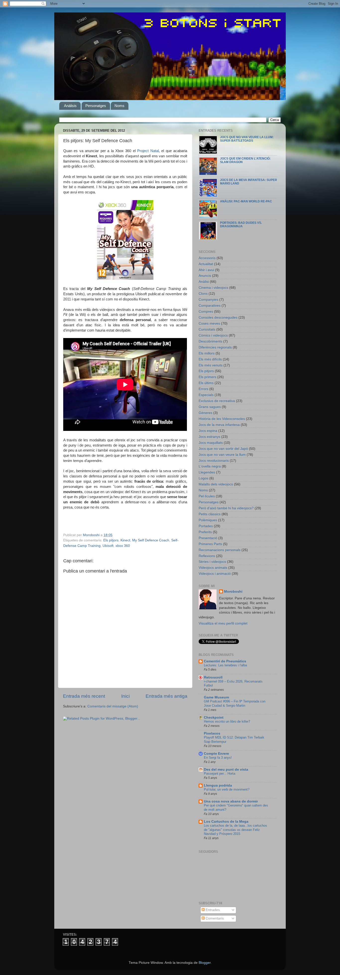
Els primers (207, 377)
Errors (203, 389)
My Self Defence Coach (150, 540)
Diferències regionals (215, 347)
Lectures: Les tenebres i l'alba (225, 665)
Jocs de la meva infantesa (219, 425)
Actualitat (206, 264)
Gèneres (205, 413)
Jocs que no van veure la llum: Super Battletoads (247, 138)
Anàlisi (204, 282)
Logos (203, 478)
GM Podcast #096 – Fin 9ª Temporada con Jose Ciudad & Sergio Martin (234, 703)
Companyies (208, 299)
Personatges (95, 106)
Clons (203, 293)
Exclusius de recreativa (217, 401)
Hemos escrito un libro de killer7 (227, 721)
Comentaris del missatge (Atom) (112, 706)
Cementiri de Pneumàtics (225, 661)
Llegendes (207, 472)
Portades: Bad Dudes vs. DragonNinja (241, 224)
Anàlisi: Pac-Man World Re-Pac (246, 201)
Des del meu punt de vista (226, 769)
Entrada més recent (84, 696)
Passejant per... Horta (219, 773)
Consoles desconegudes (218, 317)
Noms (119, 106)
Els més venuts (211, 365)
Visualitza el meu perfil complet (223, 623)
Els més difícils (210, 359)
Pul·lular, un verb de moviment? (226, 789)
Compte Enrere (216, 753)
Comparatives (210, 305)
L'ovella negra (210, 466)
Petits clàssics (210, 514)
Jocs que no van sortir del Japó (223, 449)
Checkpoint (214, 717)
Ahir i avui (206, 270)
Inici (125, 696)
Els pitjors (110, 540)
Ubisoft (108, 546)
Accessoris (207, 258)
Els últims (206, 383)
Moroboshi (233, 591)
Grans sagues (210, 407)
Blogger (205, 963)
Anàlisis (70, 106)
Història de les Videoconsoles (222, 419)
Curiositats (207, 329)
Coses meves (209, 323)
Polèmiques (208, 520)
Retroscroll (213, 677)
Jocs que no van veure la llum (222, 455)
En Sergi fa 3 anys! (218, 757)
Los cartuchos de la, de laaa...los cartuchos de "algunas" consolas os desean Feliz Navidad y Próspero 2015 (235, 830)
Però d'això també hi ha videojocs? (226, 508)
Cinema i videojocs (213, 287)
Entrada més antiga (166, 696)
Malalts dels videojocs (216, 484)
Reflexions (207, 556)
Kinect (125, 540)
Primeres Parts (210, 544)
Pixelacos (212, 733)
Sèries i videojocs (212, 562)
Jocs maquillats (211, 443)
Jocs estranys (209, 437)
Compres (206, 311)
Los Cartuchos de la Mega (226, 821)
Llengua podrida (218, 785)
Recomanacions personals (219, 550)
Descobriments (210, 341)
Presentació (208, 538)
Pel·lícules (207, 496)
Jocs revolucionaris (214, 460)
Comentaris (214, 918)
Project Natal (148, 151)
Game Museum (216, 697)
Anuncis (205, 276)
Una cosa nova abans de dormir (231, 801)
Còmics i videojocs (213, 335)
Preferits (205, 532)
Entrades (212, 910)
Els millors (207, 353)
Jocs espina (208, 431)
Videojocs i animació (215, 573)
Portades (206, 526)
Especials (206, 395)
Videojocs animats (213, 568)
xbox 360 (122, 546)
